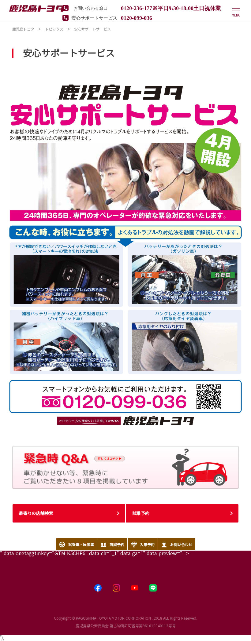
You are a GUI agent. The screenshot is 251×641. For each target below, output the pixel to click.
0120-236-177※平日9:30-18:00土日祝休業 (171, 7)
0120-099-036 (136, 17)
